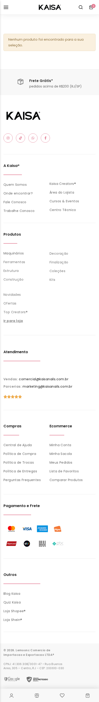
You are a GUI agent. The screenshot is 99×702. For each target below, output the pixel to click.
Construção (13, 279)
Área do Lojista (62, 192)
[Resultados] (80, 7)
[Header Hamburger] (8, 7)
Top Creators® (15, 312)
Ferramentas (14, 262)
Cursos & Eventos (64, 201)
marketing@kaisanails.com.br (47, 386)
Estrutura (11, 270)
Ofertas (10, 303)
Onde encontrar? (18, 193)
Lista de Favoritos (64, 471)
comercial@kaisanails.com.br (43, 379)
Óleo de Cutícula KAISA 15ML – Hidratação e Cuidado (48, 671)
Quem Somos (15, 184)
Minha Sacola (61, 453)
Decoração (59, 253)
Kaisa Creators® (63, 183)
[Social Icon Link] (8, 138)
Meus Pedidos (61, 462)
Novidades (12, 294)
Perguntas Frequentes (22, 480)
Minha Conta (60, 445)
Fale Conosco (14, 202)
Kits (52, 279)
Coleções (57, 271)
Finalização (59, 262)
